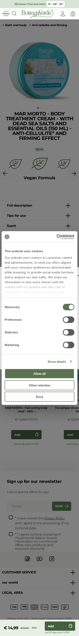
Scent (11, 226)
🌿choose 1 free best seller (30, 4)
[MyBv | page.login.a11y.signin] (63, 14)
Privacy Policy (54, 518)
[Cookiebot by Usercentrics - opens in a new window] (56, 236)
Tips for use (16, 216)
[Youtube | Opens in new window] (39, 562)
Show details (57, 361)
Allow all (39, 373)
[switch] (68, 319)
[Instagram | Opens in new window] (52, 562)
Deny (39, 396)
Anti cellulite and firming (49, 25)
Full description (19, 205)
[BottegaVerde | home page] (37, 14)
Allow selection (39, 385)
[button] (38, 107)
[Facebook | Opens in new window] (27, 562)
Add (17, 435)
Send (59, 506)
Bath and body (16, 25)
